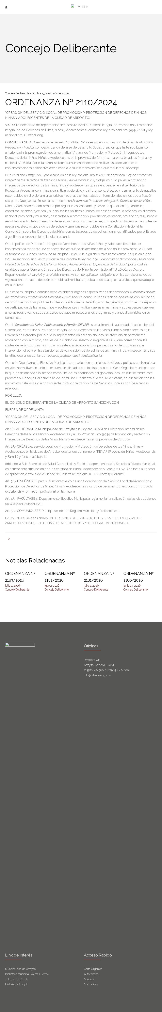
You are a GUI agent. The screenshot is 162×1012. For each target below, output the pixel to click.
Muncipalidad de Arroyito (20, 969)
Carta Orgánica (93, 969)
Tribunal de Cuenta (16, 979)
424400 (124, 670)
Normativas (91, 984)
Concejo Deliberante (17, 93)
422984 (111, 670)
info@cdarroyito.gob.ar (97, 675)
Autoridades (91, 974)
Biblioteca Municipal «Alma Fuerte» (27, 974)
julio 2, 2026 (12, 585)
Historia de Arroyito (16, 984)
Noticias (89, 979)
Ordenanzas (62, 93)
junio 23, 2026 (132, 585)
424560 (99, 670)
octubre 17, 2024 (42, 93)
